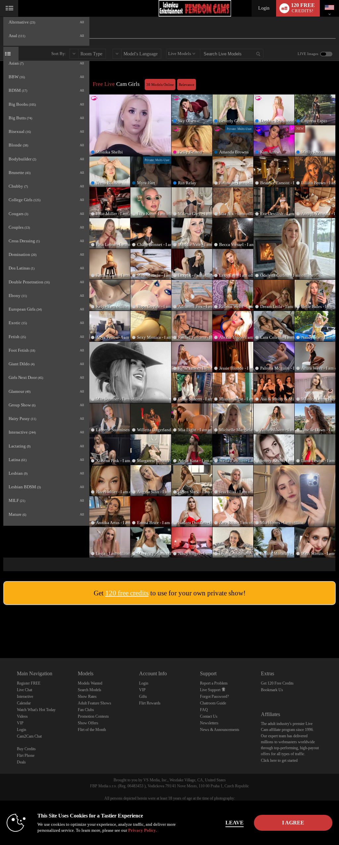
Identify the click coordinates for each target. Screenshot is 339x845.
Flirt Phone (25, 755)
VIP (20, 723)
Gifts (143, 696)
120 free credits (127, 593)
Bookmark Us (272, 690)
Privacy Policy (142, 830)
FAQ (204, 709)
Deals (21, 762)
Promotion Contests (93, 716)
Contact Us (209, 716)
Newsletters (209, 723)
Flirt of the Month (92, 729)
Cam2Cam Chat (29, 736)
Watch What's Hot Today (36, 709)
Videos (22, 716)
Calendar (24, 703)
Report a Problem (213, 683)
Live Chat (24, 690)
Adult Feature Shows (94, 703)
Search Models (89, 690)
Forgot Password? (214, 696)
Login (263, 8)
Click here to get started (279, 760)
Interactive (25, 696)
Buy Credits (26, 749)
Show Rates (87, 696)
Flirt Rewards (150, 703)
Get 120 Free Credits (277, 683)
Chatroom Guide (213, 703)
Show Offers (88, 723)
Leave (234, 822)
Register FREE (28, 683)
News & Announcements (219, 729)
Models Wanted (90, 683)
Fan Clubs (86, 709)
